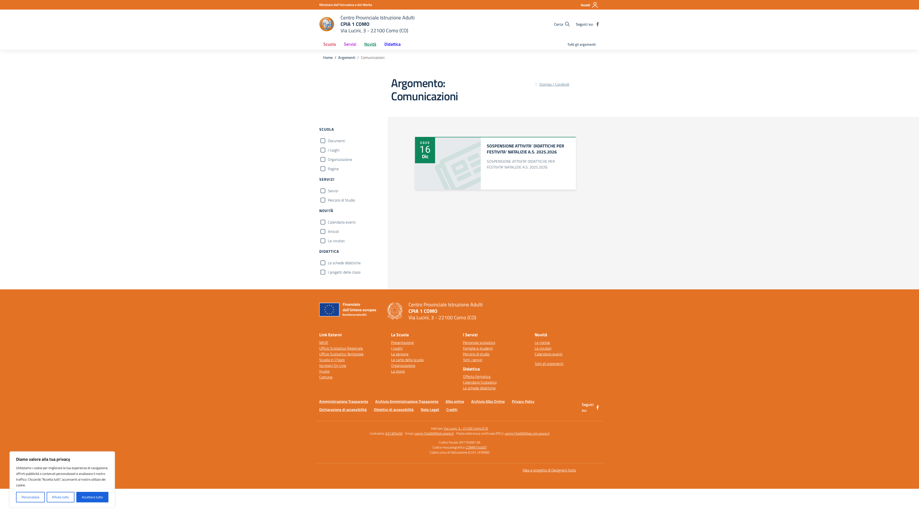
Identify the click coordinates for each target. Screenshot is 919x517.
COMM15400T (476, 447)
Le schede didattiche (344, 263)
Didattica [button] (392, 44)
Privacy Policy (523, 401)
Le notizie (542, 342)
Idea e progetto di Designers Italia (549, 470)
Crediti (451, 409)
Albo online (455, 401)
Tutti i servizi (472, 360)
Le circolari (336, 241)
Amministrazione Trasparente (343, 401)
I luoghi (333, 150)
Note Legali (430, 409)
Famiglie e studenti (478, 348)
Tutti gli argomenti (581, 44)
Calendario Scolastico (480, 382)
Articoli (333, 231)
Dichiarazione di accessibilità (343, 409)
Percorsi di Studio (341, 200)
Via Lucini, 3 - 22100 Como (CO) (466, 428)
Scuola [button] (329, 44)
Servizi (333, 191)
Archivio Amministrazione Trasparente (406, 401)
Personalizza (30, 497)
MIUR (323, 342)
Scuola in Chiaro (332, 360)
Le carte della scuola (407, 360)
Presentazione (402, 342)
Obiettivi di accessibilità (394, 409)
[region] (62, 479)
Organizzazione (340, 159)
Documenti (336, 141)
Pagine (333, 169)
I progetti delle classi (344, 272)
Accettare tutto (92, 497)
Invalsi (324, 371)
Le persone (400, 354)
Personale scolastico (479, 342)
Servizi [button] (350, 44)
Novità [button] (370, 44)
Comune (325, 377)
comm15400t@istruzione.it (434, 433)
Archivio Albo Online (488, 401)
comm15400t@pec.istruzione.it (527, 433)
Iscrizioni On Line (332, 365)
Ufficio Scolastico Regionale (341, 348)
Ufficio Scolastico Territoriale (341, 354)
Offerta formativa (477, 376)
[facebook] (597, 24)
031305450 (394, 433)
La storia (398, 371)
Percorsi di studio (476, 354)
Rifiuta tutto (60, 497)
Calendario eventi (342, 222)
